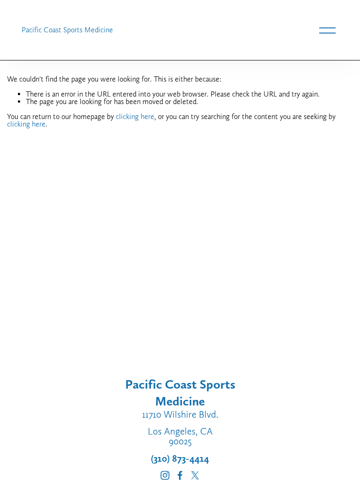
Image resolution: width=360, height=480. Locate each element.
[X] (195, 475)
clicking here (135, 116)
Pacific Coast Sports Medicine (67, 29)
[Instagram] (165, 475)
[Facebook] (180, 475)
